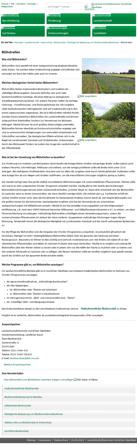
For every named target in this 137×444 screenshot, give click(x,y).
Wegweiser (7, 6)
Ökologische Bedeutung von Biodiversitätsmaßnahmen (93, 42)
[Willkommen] (114, 7)
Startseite (18, 42)
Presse (4, 4)
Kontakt (31, 4)
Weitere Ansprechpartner (17, 364)
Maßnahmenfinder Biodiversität (21, 388)
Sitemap (31, 440)
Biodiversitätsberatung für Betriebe (23, 397)
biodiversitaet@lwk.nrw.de (24, 358)
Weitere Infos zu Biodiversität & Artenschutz (28, 422)
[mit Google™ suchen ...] (85, 8)
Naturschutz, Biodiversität (53, 42)
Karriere (21, 4)
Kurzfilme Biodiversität (16, 431)
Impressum (45, 440)
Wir (12, 4)
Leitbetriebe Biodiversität (17, 405)
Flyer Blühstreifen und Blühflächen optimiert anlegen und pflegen (38, 380)
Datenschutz (61, 440)
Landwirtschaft (32, 42)
